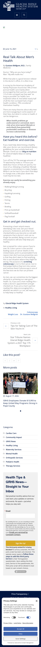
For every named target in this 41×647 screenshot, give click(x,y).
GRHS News (11, 439)
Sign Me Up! (20, 540)
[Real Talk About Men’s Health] (20, 36)
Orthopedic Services (14, 455)
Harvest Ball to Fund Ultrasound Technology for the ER (20, 401)
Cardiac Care (11, 430)
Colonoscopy (32, 312)
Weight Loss (13, 314)
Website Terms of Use (19, 595)
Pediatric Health (12, 459)
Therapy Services (13, 463)
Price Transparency (19, 591)
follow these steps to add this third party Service (19, 553)
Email (8, 508)
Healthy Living (11, 308)
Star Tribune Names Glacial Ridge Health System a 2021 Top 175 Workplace (19, 341)
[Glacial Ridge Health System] (20, 6)
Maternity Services (13, 447)
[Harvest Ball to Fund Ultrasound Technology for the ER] (22, 383)
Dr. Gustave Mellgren (29, 314)
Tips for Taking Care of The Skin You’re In (24, 327)
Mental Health (12, 451)
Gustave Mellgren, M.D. (15, 65)
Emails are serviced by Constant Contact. (17, 531)
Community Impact (14, 434)
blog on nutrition (29, 151)
